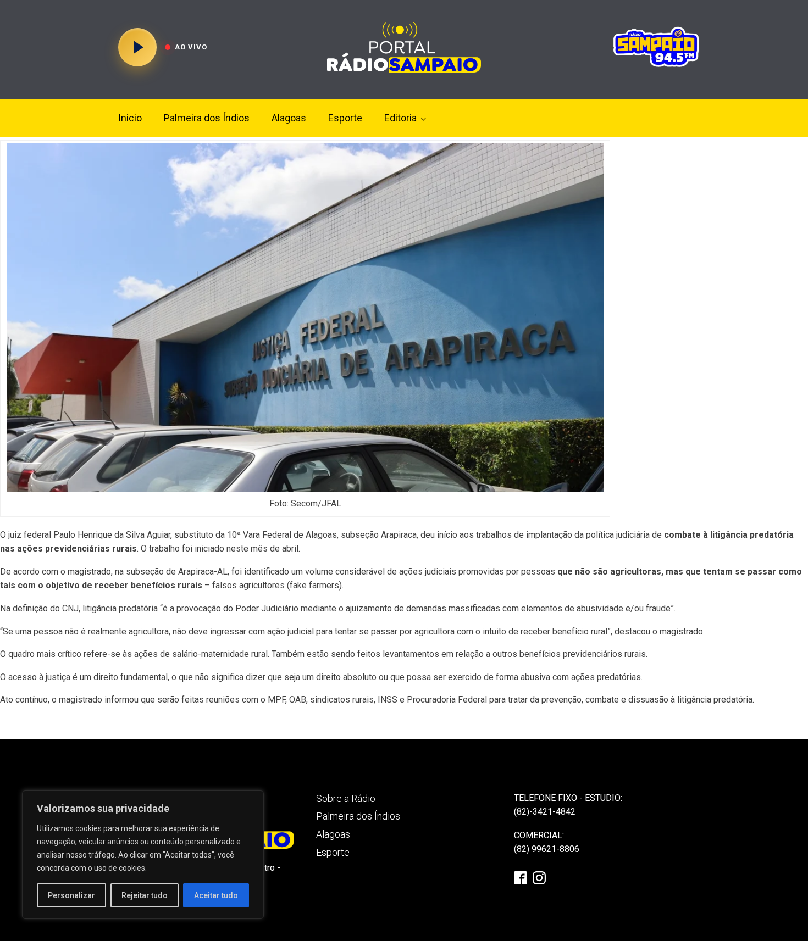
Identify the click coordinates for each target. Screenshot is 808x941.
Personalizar (71, 895)
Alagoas (289, 118)
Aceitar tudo (216, 895)
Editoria (400, 118)
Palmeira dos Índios (207, 118)
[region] (143, 854)
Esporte (345, 118)
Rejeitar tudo (144, 895)
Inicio (130, 118)
